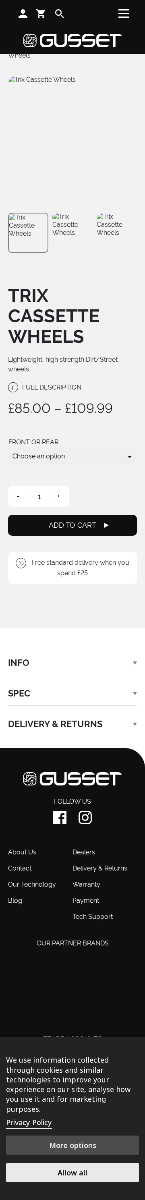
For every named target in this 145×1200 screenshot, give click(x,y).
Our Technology (32, 884)
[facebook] (59, 817)
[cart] (41, 14)
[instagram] (85, 817)
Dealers (83, 852)
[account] (23, 14)
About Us (22, 852)
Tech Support (92, 916)
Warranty (86, 884)
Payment (85, 900)
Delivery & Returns (99, 868)
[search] (59, 14)
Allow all (72, 1172)
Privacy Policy (29, 1122)
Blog (15, 900)
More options (72, 1145)
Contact (19, 868)
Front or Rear (33, 442)
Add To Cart (72, 525)
